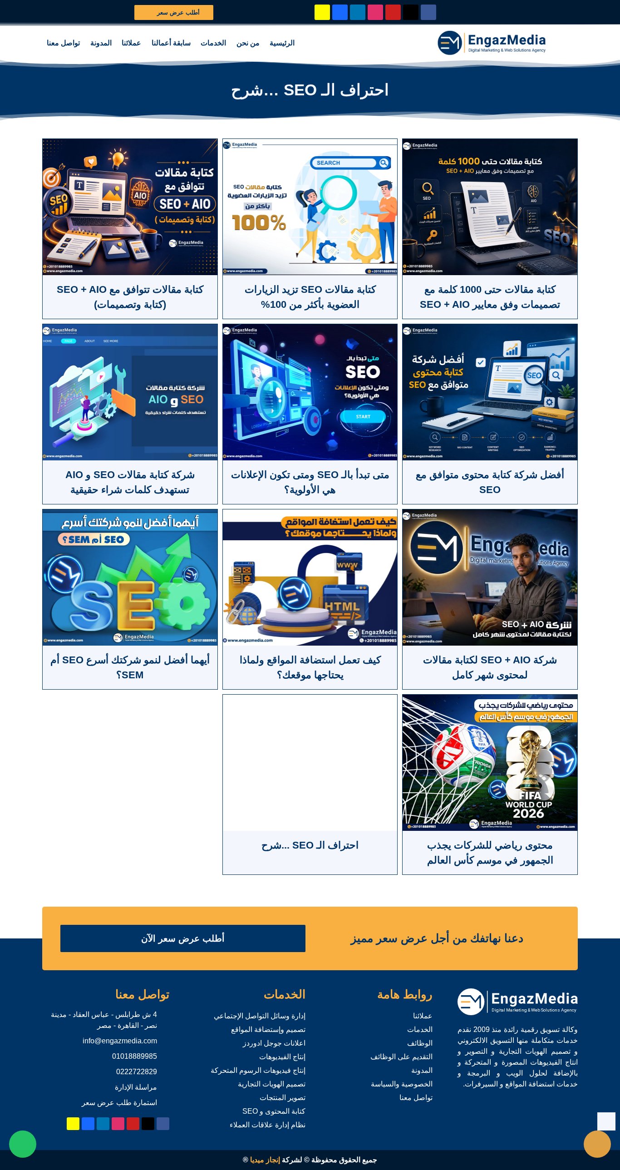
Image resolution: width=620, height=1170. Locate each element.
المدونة (101, 43)
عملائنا (131, 43)
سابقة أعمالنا (171, 43)
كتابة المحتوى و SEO (273, 1111)
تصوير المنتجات (282, 1097)
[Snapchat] (322, 12)
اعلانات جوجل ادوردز (274, 1043)
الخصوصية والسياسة (402, 1084)
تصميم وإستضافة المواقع (268, 1029)
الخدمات (213, 43)
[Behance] (340, 12)
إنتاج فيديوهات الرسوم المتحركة (258, 1070)
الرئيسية (282, 43)
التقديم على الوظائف (401, 1057)
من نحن (248, 43)
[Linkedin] (357, 12)
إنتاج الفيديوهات (282, 1057)
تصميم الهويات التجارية (271, 1084)
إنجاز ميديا (265, 1160)
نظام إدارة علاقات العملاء (267, 1125)
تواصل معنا (63, 43)
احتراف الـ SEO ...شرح (310, 845)
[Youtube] (393, 12)
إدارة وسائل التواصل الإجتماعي (259, 1016)
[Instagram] (375, 12)
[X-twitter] (410, 12)
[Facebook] (428, 12)
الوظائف (420, 1043)
